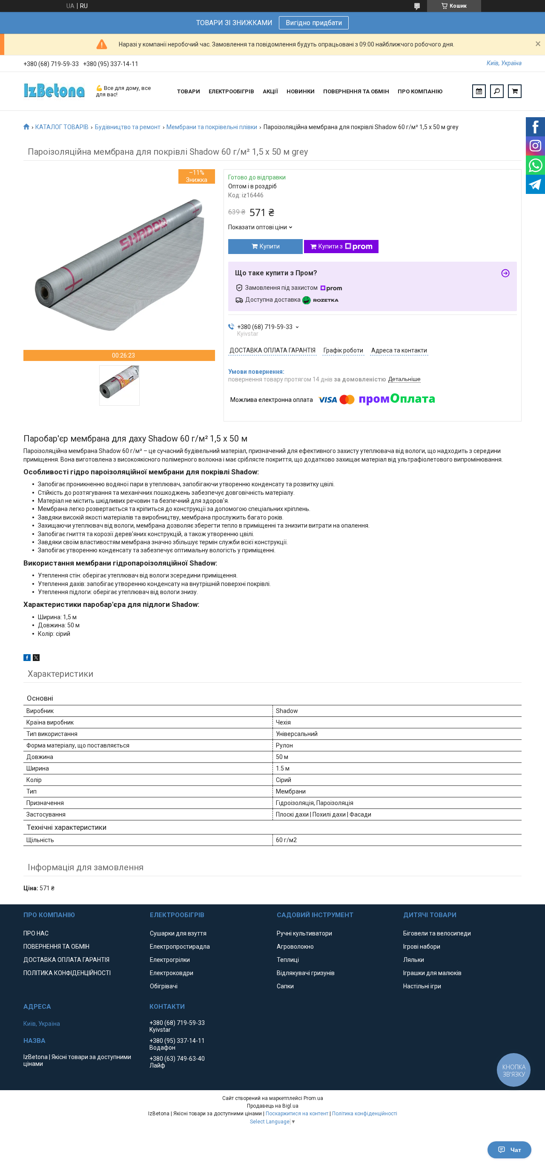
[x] (36, 658)
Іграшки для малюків (432, 973)
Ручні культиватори (304, 933)
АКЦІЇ (270, 91)
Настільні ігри (422, 986)
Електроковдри (171, 973)
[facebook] (27, 658)
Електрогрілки (170, 959)
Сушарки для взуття (178, 933)
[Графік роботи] (479, 91)
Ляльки (413, 959)
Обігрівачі (164, 986)
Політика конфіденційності (364, 1114)
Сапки (285, 986)
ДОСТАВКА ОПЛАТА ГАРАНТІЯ (66, 959)
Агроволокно (295, 946)
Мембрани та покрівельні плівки (211, 127)
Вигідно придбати (314, 23)
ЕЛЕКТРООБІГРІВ (231, 91)
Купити (270, 246)
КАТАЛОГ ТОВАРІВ (62, 127)
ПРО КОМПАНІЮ (420, 91)
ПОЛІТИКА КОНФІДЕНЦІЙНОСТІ (67, 973)
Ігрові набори (421, 946)
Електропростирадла (180, 946)
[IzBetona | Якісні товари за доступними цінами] (55, 91)
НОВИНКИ (301, 91)
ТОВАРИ (188, 91)
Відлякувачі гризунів (306, 973)
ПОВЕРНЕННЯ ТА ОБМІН (356, 91)
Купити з (330, 246)
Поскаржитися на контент (297, 1114)
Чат (516, 1149)
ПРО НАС (36, 933)
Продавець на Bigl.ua (272, 1106)
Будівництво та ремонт (128, 127)
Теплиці (288, 959)
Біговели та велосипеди (437, 933)
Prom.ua (313, 1098)
